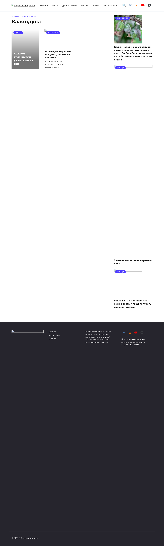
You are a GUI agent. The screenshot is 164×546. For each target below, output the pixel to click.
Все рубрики (110, 6)
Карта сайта (54, 335)
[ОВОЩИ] (133, 255)
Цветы (55, 6)
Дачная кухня (69, 6)
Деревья (84, 6)
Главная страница (20, 16)
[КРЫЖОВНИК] (128, 42)
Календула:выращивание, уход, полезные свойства (57, 54)
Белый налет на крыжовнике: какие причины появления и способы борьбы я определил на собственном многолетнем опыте (133, 53)
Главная (52, 332)
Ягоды (96, 6)
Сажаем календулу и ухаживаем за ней (23, 58)
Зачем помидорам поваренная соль (133, 262)
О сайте (52, 339)
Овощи (44, 6)
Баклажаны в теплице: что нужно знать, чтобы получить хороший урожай (132, 303)
